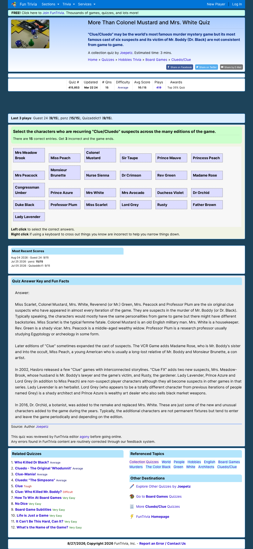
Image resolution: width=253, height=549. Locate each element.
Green (178, 467)
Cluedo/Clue (227, 467)
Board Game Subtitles (33, 509)
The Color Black (158, 467)
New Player (216, 4)
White (190, 467)
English (209, 462)
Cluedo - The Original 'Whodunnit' (43, 468)
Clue (19, 486)
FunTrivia (152, 517)
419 (158, 87)
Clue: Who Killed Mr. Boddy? (38, 492)
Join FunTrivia (53, 13)
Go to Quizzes (159, 496)
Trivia (67, 4)
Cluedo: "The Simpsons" (35, 480)
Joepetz (126, 53)
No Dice (21, 504)
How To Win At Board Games (38, 498)
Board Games (229, 462)
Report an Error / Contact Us (162, 543)
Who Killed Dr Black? (31, 462)
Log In (237, 4)
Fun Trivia (27, 4)
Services (85, 4)
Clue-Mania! (25, 474)
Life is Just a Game (32, 515)
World (166, 462)
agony (84, 437)
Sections (49, 4)
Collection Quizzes (144, 462)
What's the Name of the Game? (42, 527)
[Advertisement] (126, 102)
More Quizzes (158, 507)
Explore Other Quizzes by (163, 486)
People (179, 462)
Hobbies (194, 462)
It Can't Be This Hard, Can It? (39, 521)
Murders (136, 467)
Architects (206, 467)
